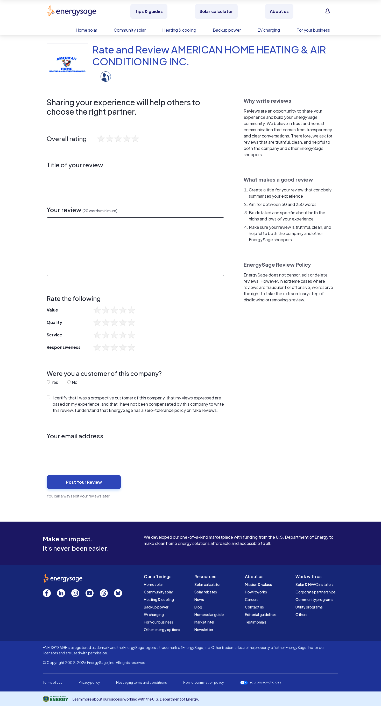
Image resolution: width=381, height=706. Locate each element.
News (199, 599)
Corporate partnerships (315, 592)
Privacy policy (89, 682)
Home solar (153, 584)
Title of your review (75, 165)
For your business (158, 622)
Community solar (158, 592)
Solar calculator (207, 584)
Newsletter (203, 629)
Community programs (314, 599)
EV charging (154, 614)
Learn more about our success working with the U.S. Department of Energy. (136, 699)
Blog (198, 607)
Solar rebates (205, 592)
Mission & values (258, 584)
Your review (82, 209)
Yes (54, 382)
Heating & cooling (159, 599)
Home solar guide (209, 614)
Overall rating (67, 138)
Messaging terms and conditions (141, 682)
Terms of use (52, 682)
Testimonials (255, 622)
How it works (256, 592)
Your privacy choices (265, 682)
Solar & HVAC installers (314, 584)
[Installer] (106, 76)
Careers (251, 599)
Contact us (254, 607)
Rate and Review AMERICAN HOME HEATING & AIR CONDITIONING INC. (209, 55)
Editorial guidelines (261, 614)
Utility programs (309, 607)
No (74, 382)
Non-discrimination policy (203, 682)
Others (301, 614)
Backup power (156, 607)
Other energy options (162, 629)
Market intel (204, 622)
